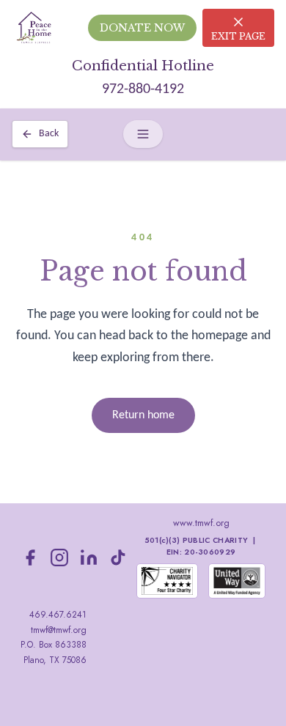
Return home (143, 415)
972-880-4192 (143, 89)
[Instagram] (59, 557)
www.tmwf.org (201, 523)
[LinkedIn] (88, 557)
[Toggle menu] (143, 134)
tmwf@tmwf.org (59, 630)
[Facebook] (30, 557)
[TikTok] (118, 557)
